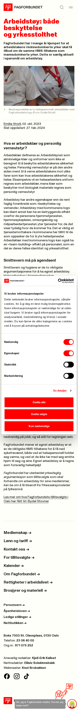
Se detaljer (60, 390)
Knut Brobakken (34, 668)
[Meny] (70, 7)
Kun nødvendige (39, 426)
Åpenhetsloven (17, 611)
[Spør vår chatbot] (72, 704)
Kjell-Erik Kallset (44, 658)
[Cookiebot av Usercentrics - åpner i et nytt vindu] (58, 281)
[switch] (68, 353)
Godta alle (39, 402)
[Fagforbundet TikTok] (26, 676)
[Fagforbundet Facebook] (7, 676)
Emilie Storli (12, 124)
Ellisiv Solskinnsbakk (39, 663)
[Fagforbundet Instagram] (16, 676)
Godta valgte (39, 414)
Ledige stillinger (17, 617)
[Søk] (61, 7)
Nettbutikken (15, 623)
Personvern (14, 605)
